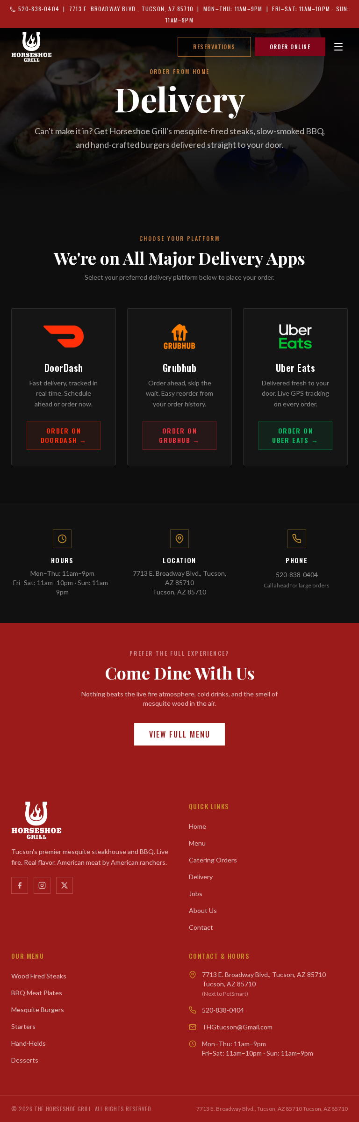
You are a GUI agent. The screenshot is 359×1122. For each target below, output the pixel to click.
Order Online (290, 47)
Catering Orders (213, 860)
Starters (23, 1026)
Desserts (24, 1060)
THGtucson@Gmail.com (237, 1027)
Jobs (195, 894)
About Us (203, 910)
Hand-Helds (28, 1043)
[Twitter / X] (64, 885)
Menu (197, 843)
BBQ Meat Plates (36, 993)
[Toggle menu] (338, 46)
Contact (201, 927)
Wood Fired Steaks (38, 976)
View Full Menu (179, 734)
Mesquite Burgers (37, 1009)
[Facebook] (19, 885)
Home (197, 826)
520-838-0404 (297, 575)
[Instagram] (42, 885)
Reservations (214, 47)
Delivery (201, 877)
